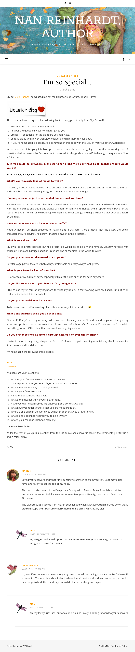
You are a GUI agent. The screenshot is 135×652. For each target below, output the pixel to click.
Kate (9, 362)
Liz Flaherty (30, 565)
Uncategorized (67, 76)
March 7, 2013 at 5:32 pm (33, 569)
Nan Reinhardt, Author (67, 27)
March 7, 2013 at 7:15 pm (41, 607)
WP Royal (27, 645)
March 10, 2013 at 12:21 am (42, 534)
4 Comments (121, 447)
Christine (11, 366)
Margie (26, 470)
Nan (12, 447)
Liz (8, 358)
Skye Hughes (22, 96)
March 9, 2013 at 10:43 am (34, 474)
